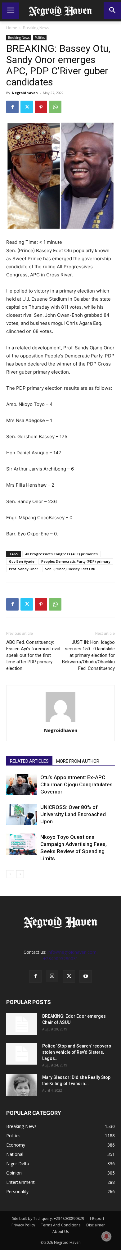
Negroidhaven (25, 92)
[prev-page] (10, 874)
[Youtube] (85, 976)
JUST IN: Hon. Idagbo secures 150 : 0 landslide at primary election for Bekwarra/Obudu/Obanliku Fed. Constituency (88, 655)
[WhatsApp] (55, 107)
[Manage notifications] (106, 1236)
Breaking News (36, 27)
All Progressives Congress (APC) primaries (61, 554)
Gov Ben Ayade (21, 561)
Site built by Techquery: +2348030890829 (48, 1218)
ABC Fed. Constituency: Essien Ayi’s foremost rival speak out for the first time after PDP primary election (33, 655)
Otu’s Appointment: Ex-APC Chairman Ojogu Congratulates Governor (76, 784)
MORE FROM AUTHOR (77, 761)
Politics (40, 37)
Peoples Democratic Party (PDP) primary (75, 561)
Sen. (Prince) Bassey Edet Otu (70, 568)
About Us (60, 1231)
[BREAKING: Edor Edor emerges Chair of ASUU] (21, 1024)
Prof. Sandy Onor (23, 568)
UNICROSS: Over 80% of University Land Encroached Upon (73, 814)
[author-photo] (60, 721)
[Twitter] (26, 107)
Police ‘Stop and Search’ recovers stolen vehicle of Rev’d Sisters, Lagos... (76, 1052)
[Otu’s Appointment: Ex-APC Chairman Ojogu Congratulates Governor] (21, 784)
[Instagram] (52, 976)
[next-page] (20, 874)
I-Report (97, 1218)
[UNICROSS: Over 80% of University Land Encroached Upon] (21, 814)
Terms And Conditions (60, 1225)
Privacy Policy (23, 1225)
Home (11, 27)
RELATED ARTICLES (29, 761)
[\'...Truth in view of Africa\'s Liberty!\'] (60, 10)
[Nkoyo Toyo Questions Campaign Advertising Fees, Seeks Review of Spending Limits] (21, 844)
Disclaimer (95, 1225)
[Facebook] (12, 107)
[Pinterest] (41, 107)
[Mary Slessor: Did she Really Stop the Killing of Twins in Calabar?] (21, 1085)
